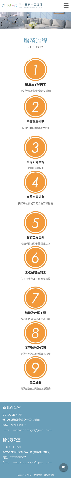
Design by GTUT (25, 475)
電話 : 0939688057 (14, 425)
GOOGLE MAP (12, 414)
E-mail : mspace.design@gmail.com (27, 430)
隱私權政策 (49, 475)
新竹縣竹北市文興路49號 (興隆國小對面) (26, 452)
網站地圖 (38, 475)
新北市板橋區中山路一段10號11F (21, 419)
